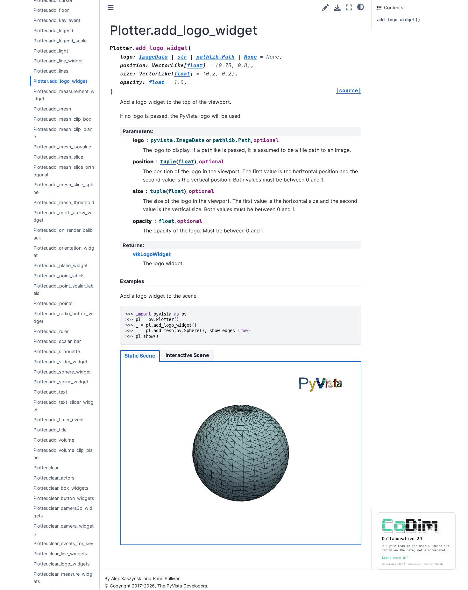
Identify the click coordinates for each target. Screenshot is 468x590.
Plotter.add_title (50, 429)
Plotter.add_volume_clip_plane (63, 453)
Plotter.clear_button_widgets (63, 498)
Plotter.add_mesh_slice (58, 157)
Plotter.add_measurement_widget (64, 94)
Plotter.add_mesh (52, 108)
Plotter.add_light (50, 50)
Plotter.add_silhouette (56, 351)
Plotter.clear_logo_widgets (61, 563)
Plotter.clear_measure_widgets (62, 577)
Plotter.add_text (50, 392)
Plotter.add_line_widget (58, 60)
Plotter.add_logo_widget (60, 81)
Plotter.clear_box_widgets (61, 488)
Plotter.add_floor (51, 10)
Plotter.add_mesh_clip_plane (62, 132)
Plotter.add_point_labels (59, 275)
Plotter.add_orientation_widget (63, 251)
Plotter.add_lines (50, 71)
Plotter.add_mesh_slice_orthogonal (63, 170)
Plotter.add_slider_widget (60, 361)
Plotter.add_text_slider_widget (63, 405)
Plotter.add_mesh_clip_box (62, 119)
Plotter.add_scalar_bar (57, 341)
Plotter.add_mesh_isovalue (62, 146)
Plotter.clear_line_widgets (60, 553)
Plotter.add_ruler (50, 331)
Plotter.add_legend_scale (60, 40)
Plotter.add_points (53, 303)
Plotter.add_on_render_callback (63, 233)
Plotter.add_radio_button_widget (63, 317)
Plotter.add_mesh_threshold (63, 202)
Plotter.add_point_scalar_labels (63, 289)
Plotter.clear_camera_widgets (63, 529)
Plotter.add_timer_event (58, 419)
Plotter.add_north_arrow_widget (62, 216)
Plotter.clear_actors (53, 477)
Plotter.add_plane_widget (60, 265)
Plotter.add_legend (53, 30)
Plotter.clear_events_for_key (63, 543)
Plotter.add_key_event (56, 20)
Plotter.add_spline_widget (60, 381)
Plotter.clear (46, 467)
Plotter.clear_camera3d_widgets (62, 511)
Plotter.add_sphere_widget (62, 371)
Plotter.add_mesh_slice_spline (63, 188)
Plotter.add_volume (53, 440)
